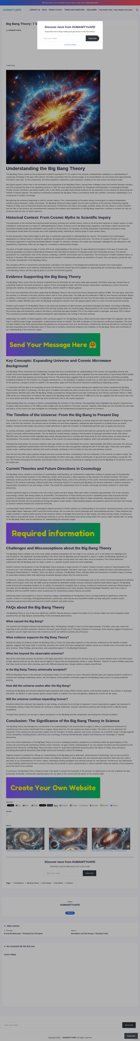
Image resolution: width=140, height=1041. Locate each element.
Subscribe (92, 38)
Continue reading (70, 45)
